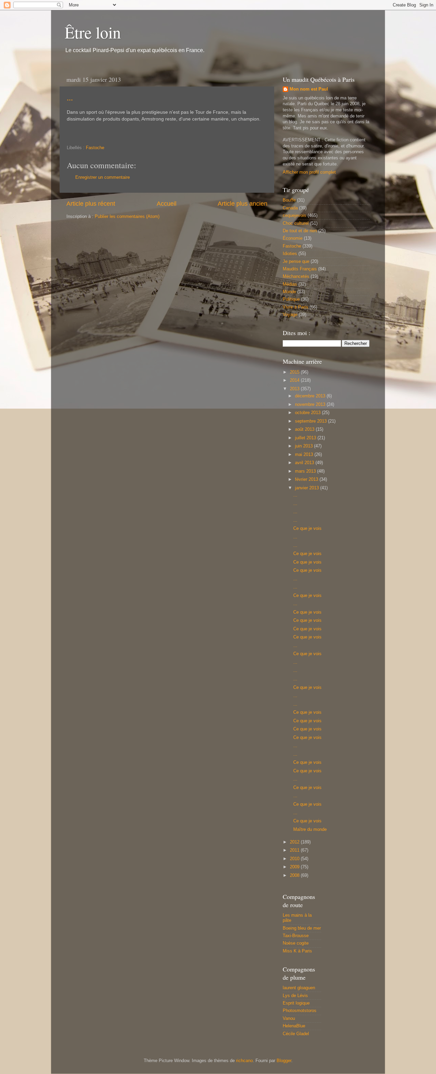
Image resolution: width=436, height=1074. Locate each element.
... (70, 97)
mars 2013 (306, 471)
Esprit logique (296, 1003)
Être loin (93, 32)
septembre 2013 (311, 421)
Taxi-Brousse (296, 935)
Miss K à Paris (297, 951)
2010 (295, 858)
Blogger (284, 1060)
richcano (244, 1060)
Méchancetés (296, 276)
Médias (290, 284)
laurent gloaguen (299, 987)
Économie (292, 238)
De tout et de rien (300, 230)
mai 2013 (304, 454)
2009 (295, 867)
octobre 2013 (308, 412)
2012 (295, 842)
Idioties (290, 253)
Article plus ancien (242, 203)
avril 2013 (305, 462)
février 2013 (307, 479)
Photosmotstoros (299, 1010)
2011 (295, 850)
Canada (290, 208)
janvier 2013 (307, 488)
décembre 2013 (311, 396)
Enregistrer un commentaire (102, 177)
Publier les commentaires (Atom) (127, 216)
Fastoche (95, 147)
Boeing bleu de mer (302, 928)
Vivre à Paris (295, 307)
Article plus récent (90, 203)
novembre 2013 (311, 404)
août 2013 (305, 429)
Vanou (289, 1018)
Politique (291, 299)
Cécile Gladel (296, 1033)
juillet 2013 (306, 438)
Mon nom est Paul (309, 89)
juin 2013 (304, 446)
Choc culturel (296, 223)
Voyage (290, 314)
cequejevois (294, 215)
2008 (295, 875)
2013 (295, 388)
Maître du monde (310, 829)
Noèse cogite (296, 943)
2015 (295, 372)
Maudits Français (300, 269)
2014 (295, 380)
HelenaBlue (294, 1026)
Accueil (166, 203)
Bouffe (289, 200)
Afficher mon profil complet (309, 172)
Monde (289, 291)
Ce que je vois (307, 528)
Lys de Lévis (295, 995)
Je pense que (296, 261)
